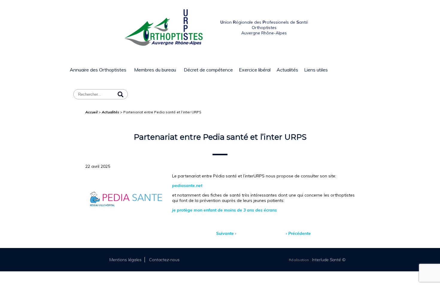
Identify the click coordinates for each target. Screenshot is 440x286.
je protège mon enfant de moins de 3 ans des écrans (224, 210)
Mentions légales (125, 259)
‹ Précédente (298, 233)
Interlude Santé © (328, 259)
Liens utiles (316, 70)
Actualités (287, 70)
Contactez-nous (164, 259)
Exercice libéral (255, 70)
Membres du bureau (155, 70)
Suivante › (226, 233)
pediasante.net (187, 185)
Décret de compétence (208, 70)
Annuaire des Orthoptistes (98, 70)
